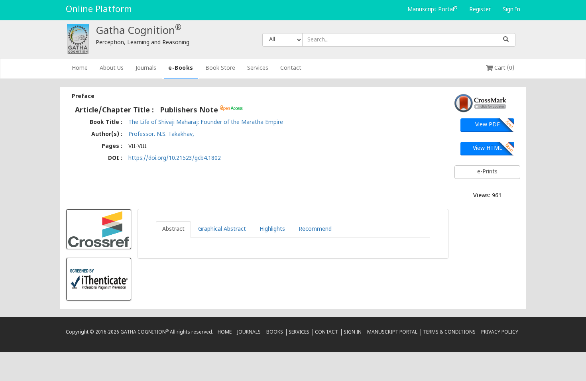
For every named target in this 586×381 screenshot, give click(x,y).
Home (83, 68)
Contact (290, 68)
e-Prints (487, 172)
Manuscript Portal (432, 10)
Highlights (272, 229)
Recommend (315, 229)
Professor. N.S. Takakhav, (161, 134)
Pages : (112, 146)
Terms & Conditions (449, 332)
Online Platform (99, 10)
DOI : (115, 158)
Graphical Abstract (222, 229)
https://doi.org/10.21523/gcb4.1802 (174, 158)
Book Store (220, 68)
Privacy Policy (499, 332)
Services (257, 68)
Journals (146, 68)
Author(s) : (106, 134)
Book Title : (106, 122)
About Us (112, 68)
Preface (83, 96)
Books (274, 332)
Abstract (173, 229)
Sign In (511, 10)
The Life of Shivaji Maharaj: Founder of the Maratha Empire (205, 122)
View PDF (487, 125)
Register (480, 10)
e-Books (180, 68)
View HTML (487, 148)
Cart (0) (503, 68)
